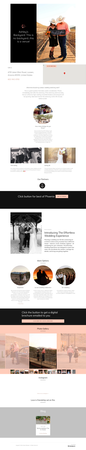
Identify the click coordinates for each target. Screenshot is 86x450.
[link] (23, 26)
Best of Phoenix (61, 196)
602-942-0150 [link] (13, 79)
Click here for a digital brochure (43, 321)
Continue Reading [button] (43, 433)
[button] (20, 303)
